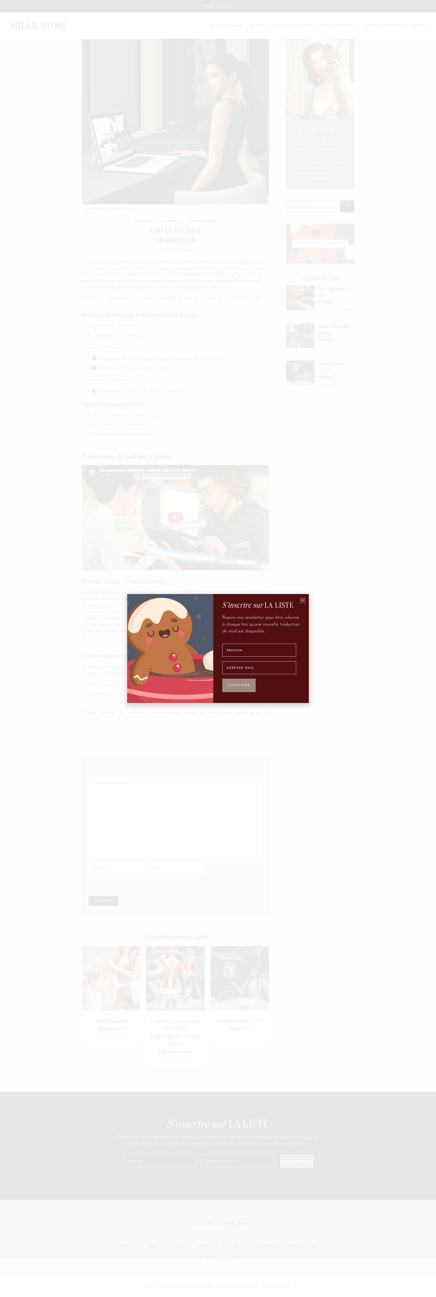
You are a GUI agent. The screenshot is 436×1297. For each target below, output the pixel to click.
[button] (302, 600)
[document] (218, 648)
